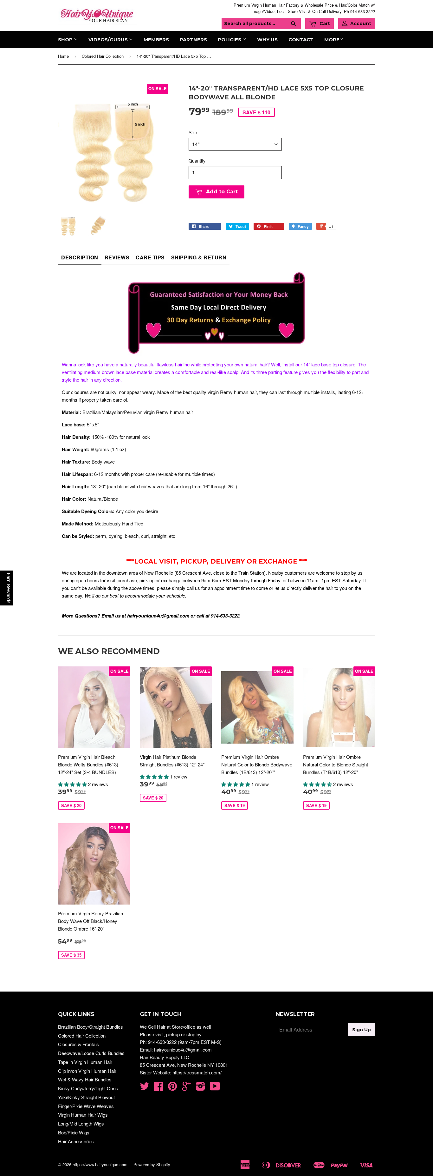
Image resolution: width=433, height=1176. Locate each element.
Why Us (267, 40)
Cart (324, 23)
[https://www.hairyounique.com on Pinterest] (172, 1088)
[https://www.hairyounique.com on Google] (186, 1088)
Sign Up (361, 1029)
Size (193, 132)
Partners (193, 40)
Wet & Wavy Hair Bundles (85, 1079)
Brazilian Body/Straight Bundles (90, 1026)
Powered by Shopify (151, 1164)
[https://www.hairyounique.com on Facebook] (158, 1088)
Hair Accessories (76, 1141)
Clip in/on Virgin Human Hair (87, 1070)
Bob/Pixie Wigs (73, 1132)
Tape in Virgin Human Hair (85, 1062)
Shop (66, 40)
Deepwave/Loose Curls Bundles (91, 1053)
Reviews (117, 257)
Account (360, 23)
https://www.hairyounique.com (100, 1164)
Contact (300, 40)
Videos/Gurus (108, 40)
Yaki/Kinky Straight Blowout (86, 1097)
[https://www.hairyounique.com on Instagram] (200, 1088)
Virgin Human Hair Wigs (83, 1114)
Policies (230, 40)
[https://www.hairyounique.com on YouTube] (215, 1088)
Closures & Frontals (78, 1044)
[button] (73, 784)
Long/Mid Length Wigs (81, 1123)
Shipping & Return (199, 257)
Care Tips (150, 257)
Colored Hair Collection (103, 56)
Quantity (197, 160)
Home (63, 56)
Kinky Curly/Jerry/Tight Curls (88, 1088)
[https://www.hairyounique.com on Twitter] (144, 1088)
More (331, 40)
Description (79, 257)
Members (156, 40)
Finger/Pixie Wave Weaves (86, 1106)
